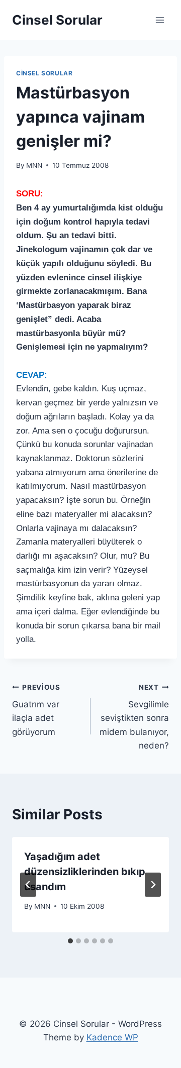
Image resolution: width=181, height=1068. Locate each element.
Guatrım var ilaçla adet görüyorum (36, 710)
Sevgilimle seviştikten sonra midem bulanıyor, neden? (134, 717)
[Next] (153, 885)
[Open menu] (159, 20)
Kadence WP (112, 1037)
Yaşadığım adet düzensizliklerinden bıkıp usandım (84, 871)
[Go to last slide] (28, 885)
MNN (34, 165)
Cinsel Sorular (44, 73)
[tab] (70, 940)
